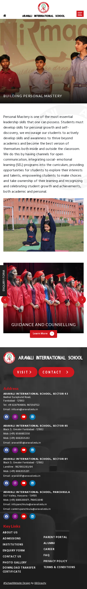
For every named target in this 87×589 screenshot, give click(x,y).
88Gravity (40, 583)
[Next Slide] (82, 300)
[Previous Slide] (5, 300)
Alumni (49, 544)
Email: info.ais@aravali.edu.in (20, 409)
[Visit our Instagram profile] (15, 417)
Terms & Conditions (59, 568)
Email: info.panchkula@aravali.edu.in (25, 504)
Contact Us (12, 557)
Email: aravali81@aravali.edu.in (21, 476)
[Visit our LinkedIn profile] (32, 417)
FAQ (47, 556)
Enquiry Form (14, 551)
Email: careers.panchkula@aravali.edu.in (27, 509)
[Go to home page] (7, 15)
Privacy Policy (55, 562)
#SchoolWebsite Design (16, 583)
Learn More (40, 333)
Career (49, 550)
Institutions (13, 545)
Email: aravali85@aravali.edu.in (22, 443)
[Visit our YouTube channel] (24, 417)
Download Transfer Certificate (19, 570)
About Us (10, 533)
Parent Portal (55, 538)
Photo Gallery (15, 563)
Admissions (12, 539)
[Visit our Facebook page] (6, 417)
